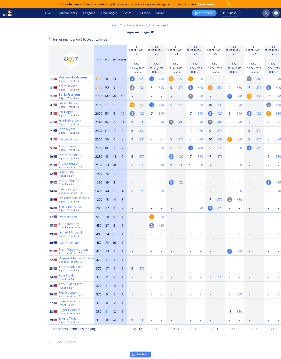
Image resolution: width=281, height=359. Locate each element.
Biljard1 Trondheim (121, 25)
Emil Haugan (67, 292)
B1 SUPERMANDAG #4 (197, 50)
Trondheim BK (66, 175)
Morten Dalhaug (70, 155)
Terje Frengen (69, 94)
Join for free (204, 13)
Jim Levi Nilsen (68, 139)
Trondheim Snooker (69, 227)
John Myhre (66, 129)
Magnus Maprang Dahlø (76, 258)
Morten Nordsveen (72, 77)
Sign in (232, 13)
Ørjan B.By (66, 172)
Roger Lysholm (69, 310)
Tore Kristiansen (70, 267)
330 (239, 88)
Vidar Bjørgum (68, 189)
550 (181, 79)
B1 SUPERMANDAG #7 (255, 50)
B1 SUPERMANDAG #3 (177, 50)
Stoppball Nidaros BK (70, 167)
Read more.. (206, 4)
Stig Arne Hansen (71, 206)
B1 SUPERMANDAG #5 (216, 50)
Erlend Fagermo (69, 301)
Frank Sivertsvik (69, 120)
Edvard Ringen (68, 103)
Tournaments (67, 13)
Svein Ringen (67, 217)
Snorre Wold (67, 318)
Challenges (109, 13)
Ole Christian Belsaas (73, 198)
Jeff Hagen (66, 112)
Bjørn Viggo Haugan (73, 249)
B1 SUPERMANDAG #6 (236, 50)
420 (142, 79)
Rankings (140, 25)
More (160, 13)
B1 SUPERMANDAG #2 (158, 50)
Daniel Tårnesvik (70, 232)
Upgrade (143, 13)
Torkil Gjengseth (70, 284)
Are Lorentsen (68, 163)
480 (259, 79)
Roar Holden (67, 275)
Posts (127, 13)
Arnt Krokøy (67, 146)
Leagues (89, 13)
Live (48, 13)
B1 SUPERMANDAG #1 (138, 50)
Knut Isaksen (68, 86)
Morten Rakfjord (70, 181)
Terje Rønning (68, 224)
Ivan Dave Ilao (68, 243)
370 (278, 79)
